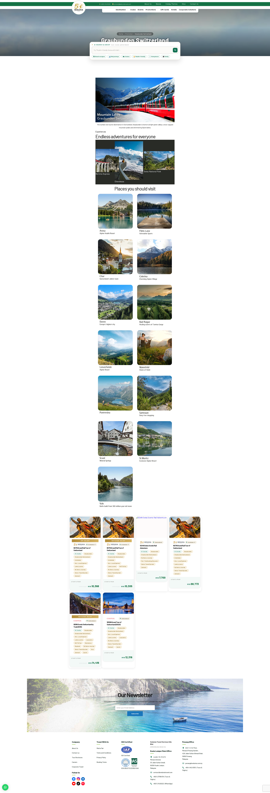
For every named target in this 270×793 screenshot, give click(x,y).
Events (141, 10)
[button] (5, 787)
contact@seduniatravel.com (122, 4)
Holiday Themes (171, 4)
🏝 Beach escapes (99, 56)
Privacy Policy (101, 757)
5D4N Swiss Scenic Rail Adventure (148, 546)
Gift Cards (164, 10)
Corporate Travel (77, 767)
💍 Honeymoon (154, 56)
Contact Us (194, 4)
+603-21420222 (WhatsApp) (162, 784)
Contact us (75, 753)
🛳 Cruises (126, 56)
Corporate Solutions (187, 10)
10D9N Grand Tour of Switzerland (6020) (114, 623)
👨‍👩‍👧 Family (165, 56)
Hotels (174, 10)
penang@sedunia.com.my (193, 763)
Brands (158, 4)
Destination (121, 10)
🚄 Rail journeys (114, 56)
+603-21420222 (105, 4)
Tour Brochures (77, 757)
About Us (147, 4)
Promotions (151, 10)
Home (121, 34)
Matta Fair (100, 748)
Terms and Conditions (104, 753)
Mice (184, 4)
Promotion (129, 34)
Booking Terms (102, 762)
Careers (74, 762)
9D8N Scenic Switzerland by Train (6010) (84, 625)
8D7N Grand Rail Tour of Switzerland (82, 549)
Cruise (133, 10)
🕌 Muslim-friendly (139, 56)
